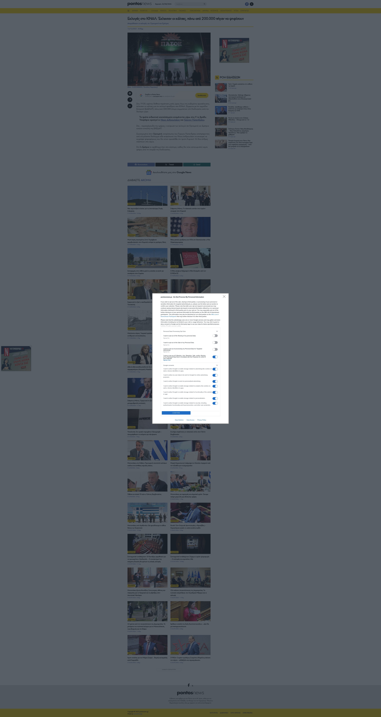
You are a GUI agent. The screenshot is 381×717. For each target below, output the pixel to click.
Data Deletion (179, 420)
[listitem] (190, 331)
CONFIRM (176, 413)
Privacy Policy (201, 420)
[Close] (225, 297)
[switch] (215, 335)
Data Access (190, 420)
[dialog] (190, 358)
